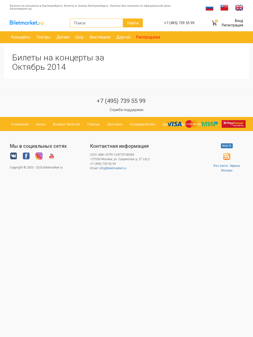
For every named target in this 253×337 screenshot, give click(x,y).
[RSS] (226, 159)
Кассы (41, 124)
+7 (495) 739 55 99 (121, 101)
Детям (62, 37)
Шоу (79, 37)
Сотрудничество (142, 124)
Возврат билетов (66, 124)
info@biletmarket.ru (112, 168)
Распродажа (148, 37)
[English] (239, 7)
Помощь (93, 124)
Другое (123, 37)
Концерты (20, 37)
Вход (239, 21)
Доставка (114, 124)
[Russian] (209, 7)
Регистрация (232, 25)
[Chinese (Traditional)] (224, 7)
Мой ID (227, 146)
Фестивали (99, 37)
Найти (133, 22)
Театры (43, 37)
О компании (20, 124)
